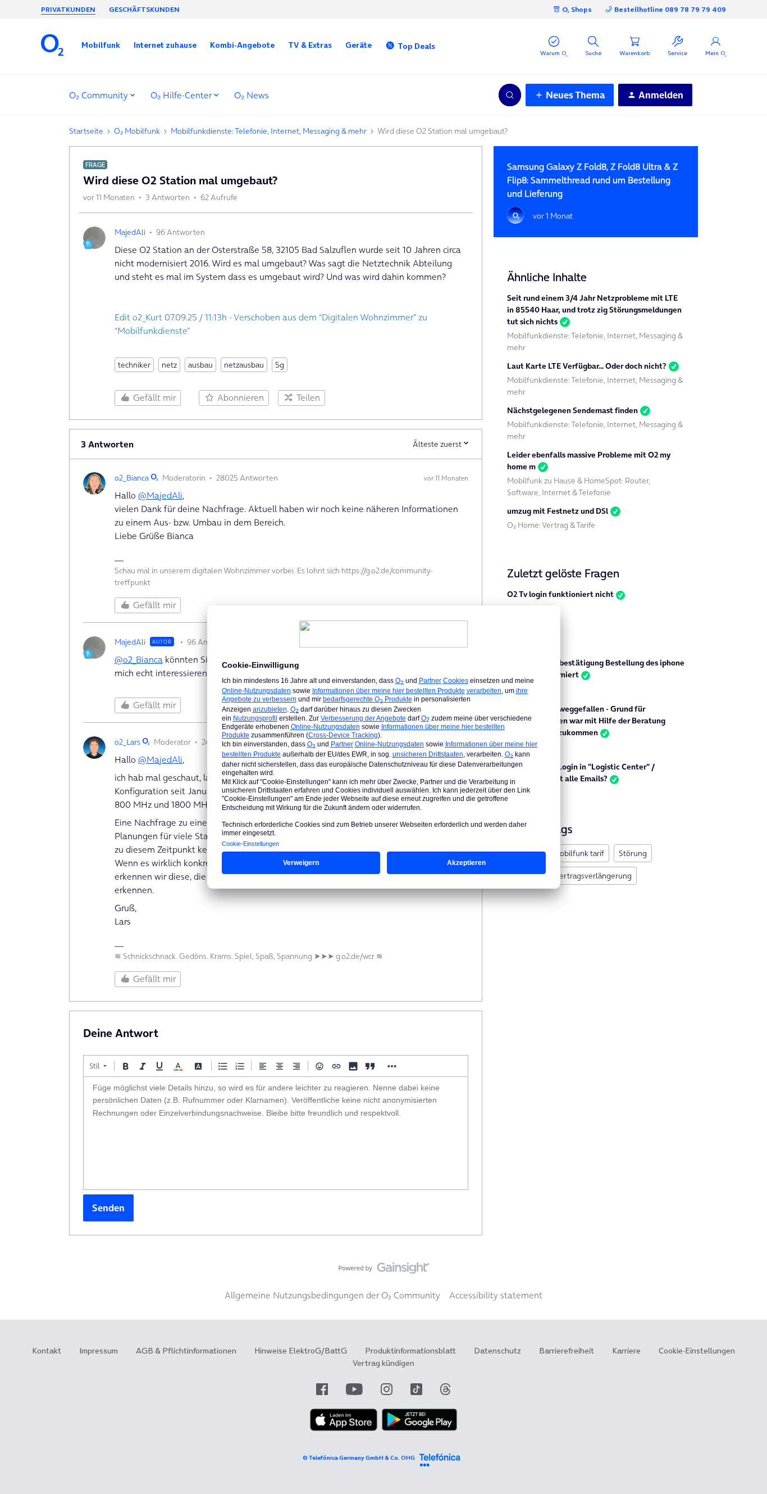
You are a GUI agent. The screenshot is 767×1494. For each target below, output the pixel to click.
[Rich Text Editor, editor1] (276, 1133)
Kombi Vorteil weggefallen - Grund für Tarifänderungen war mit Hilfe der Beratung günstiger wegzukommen (586, 720)
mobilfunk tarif (578, 853)
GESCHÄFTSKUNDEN (144, 9)
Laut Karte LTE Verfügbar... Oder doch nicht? (586, 366)
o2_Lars (127, 742)
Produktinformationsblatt (410, 1350)
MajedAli (130, 232)
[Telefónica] (439, 1458)
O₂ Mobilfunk (137, 131)
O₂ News (251, 95)
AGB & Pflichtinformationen (186, 1350)
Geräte (358, 45)
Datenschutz (497, 1350)
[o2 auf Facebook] (322, 1389)
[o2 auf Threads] (445, 1389)
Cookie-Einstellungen (697, 1350)
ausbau (200, 364)
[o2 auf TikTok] (416, 1389)
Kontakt (46, 1350)
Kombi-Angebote (242, 45)
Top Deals (416, 46)
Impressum (98, 1350)
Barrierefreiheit (566, 1350)
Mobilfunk (100, 45)
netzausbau (244, 364)
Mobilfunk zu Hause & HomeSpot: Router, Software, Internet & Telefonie (578, 486)
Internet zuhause (165, 45)
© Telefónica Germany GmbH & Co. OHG (359, 1458)
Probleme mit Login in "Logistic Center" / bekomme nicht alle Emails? (581, 772)
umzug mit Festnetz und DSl (557, 511)
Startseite (86, 131)
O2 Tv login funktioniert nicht (560, 594)
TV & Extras (310, 45)
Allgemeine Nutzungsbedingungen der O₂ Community (332, 1295)
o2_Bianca (132, 477)
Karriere (626, 1350)
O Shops (577, 9)
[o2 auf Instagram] (386, 1389)
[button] (100, 45)
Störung (633, 853)
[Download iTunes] (343, 1428)
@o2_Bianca (139, 659)
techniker (134, 364)
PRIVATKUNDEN (68, 9)
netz (169, 364)
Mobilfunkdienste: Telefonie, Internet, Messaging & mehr (269, 131)
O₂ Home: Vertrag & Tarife (551, 525)
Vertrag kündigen (383, 1363)
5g (279, 364)
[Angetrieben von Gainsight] (384, 1270)
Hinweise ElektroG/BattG (300, 1350)
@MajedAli (160, 495)
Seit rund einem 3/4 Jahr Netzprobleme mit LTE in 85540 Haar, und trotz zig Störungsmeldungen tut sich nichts (594, 309)
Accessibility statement (495, 1295)
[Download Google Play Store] (419, 1428)
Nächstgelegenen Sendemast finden (572, 410)
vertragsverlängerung (593, 875)
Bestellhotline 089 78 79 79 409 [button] (670, 9)
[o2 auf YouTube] (354, 1389)
